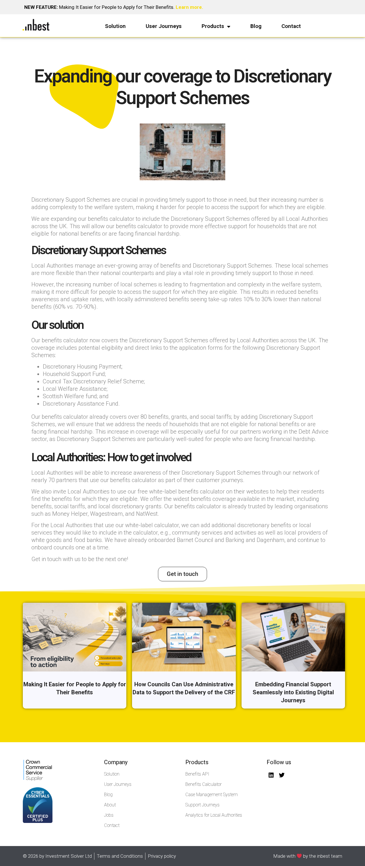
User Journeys (164, 26)
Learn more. (189, 7)
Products (213, 26)
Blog (255, 26)
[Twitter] (281, 775)
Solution (115, 26)
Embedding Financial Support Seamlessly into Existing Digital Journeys (293, 692)
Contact (291, 26)
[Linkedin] (271, 775)
